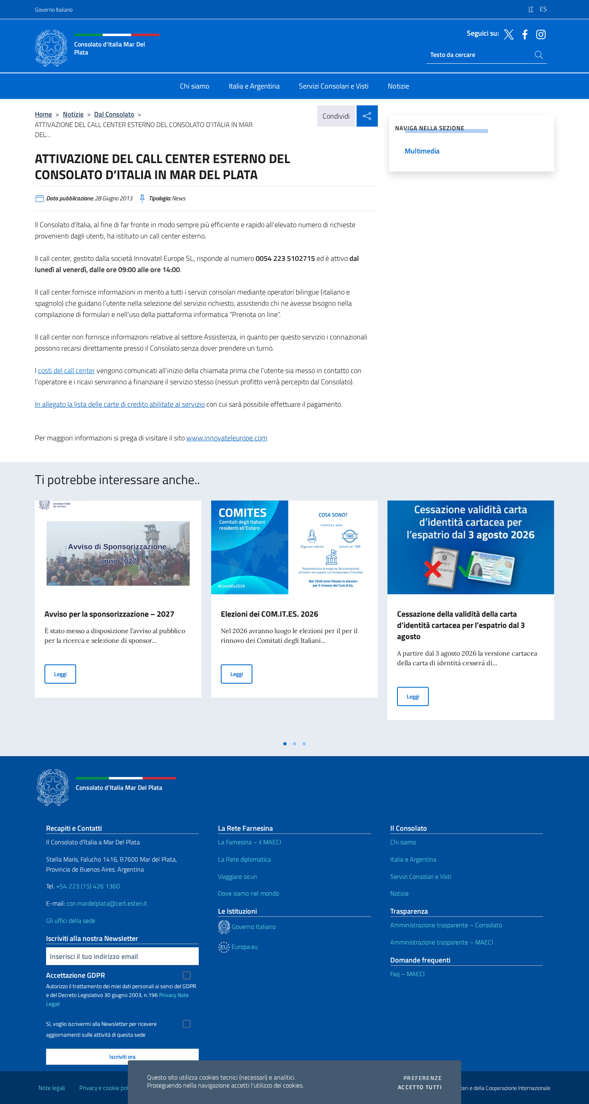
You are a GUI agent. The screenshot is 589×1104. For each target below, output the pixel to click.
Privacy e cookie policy (107, 1087)
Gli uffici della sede (70, 920)
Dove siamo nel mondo (248, 893)
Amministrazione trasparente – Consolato (446, 925)
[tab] (284, 743)
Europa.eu (244, 946)
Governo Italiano (54, 9)
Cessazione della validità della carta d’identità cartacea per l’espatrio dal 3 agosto (461, 625)
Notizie (73, 114)
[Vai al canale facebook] (523, 33)
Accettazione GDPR (75, 975)
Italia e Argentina (413, 859)
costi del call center (66, 370)
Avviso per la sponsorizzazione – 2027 (109, 614)
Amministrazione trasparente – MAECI (441, 942)
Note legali (51, 1087)
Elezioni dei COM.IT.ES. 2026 (269, 614)
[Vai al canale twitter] (507, 33)
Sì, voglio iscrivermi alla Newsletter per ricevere (101, 1023)
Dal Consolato (114, 114)
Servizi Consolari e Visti (420, 876)
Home (43, 114)
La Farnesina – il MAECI (249, 842)
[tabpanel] (118, 618)
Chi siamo (403, 842)
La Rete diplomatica (244, 859)
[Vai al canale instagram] (539, 33)
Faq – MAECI (407, 974)
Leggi (65, 673)
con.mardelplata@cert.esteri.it (107, 903)
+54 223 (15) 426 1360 (88, 886)
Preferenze (422, 1078)
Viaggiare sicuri (237, 876)
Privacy (167, 995)
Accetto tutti (420, 1087)
